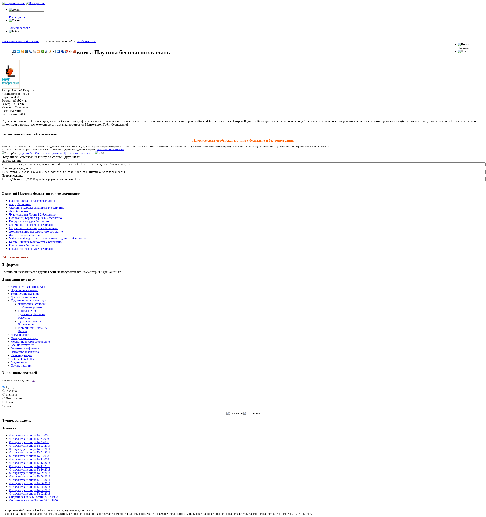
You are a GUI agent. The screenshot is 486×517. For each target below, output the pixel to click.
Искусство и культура (25, 351)
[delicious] (46, 51)
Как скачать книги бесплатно (20, 41)
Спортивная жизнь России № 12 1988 (33, 497)
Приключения (27, 310)
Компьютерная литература (28, 286)
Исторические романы (32, 327)
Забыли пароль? (19, 27)
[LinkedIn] (58, 51)
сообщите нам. (86, 41)
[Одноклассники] (22, 51)
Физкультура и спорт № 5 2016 (29, 438)
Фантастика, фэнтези (48, 153)
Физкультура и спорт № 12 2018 (29, 462)
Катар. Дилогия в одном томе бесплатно (35, 241)
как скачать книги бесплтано (110, 149)
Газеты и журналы (23, 358)
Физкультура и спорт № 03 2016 (29, 445)
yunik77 (27, 153)
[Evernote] (42, 51)
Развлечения (26, 324)
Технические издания (25, 293)
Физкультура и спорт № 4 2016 (29, 442)
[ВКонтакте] (14, 51)
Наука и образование (24, 290)
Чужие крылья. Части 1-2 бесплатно (32, 214)
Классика (24, 317)
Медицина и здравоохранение (30, 341)
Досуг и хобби (20, 334)
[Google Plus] (74, 51)
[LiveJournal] (30, 51)
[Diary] (70, 51)
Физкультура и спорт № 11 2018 (29, 466)
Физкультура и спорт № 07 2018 (29, 479)
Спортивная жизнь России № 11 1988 (33, 500)
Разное (22, 331)
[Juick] (50, 51)
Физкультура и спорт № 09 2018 (29, 473)
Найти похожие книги (15, 257)
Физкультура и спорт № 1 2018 (29, 459)
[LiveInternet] (54, 51)
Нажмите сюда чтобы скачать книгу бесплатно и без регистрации (243, 140)
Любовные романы (30, 307)
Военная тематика (22, 345)
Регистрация (17, 17)
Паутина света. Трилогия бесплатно (32, 200)
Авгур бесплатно (20, 204)
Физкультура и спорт (24, 338)
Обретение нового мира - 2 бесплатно (33, 228)
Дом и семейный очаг (25, 297)
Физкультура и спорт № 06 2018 (29, 483)
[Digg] (34, 51)
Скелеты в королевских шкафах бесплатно (36, 207)
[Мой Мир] (26, 51)
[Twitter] (18, 51)
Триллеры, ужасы (29, 321)
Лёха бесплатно (19, 211)
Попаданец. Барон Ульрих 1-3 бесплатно (35, 218)
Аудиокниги (19, 362)
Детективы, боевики (77, 153)
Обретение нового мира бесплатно (31, 224)
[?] (33, 380)
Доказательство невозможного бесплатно (36, 231)
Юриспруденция (21, 355)
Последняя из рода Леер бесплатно (31, 248)
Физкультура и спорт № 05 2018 (29, 486)
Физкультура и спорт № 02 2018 (29, 493)
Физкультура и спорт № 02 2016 (29, 449)
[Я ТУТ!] (66, 51)
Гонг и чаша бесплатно (24, 245)
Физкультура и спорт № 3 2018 (29, 455)
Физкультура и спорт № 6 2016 (29, 435)
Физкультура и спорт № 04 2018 (29, 490)
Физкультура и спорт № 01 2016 (29, 452)
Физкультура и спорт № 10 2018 (29, 469)
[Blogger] (38, 51)
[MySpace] (62, 51)
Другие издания (21, 365)
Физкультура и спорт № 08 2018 (29, 476)
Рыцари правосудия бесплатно (29, 221)
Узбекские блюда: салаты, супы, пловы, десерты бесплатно (47, 238)
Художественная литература (29, 300)
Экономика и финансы (25, 348)
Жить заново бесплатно (24, 235)
